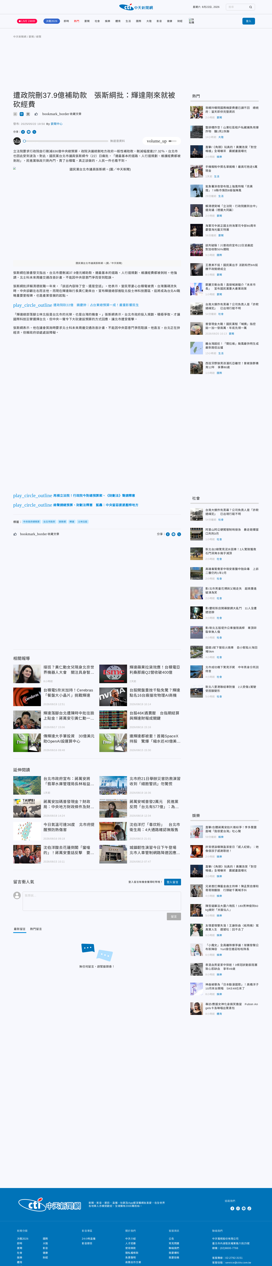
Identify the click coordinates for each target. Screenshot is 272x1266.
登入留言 (172, 882)
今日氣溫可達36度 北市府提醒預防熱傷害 (27, 831)
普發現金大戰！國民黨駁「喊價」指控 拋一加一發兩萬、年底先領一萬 (196, 328)
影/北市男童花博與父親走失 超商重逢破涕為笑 (196, 593)
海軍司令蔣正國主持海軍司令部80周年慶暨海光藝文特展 (196, 230)
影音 (159, 21)
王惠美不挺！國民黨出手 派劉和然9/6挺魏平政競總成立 (196, 269)
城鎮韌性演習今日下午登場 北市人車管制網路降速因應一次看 (113, 854)
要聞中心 (56, 123)
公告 (171, 1238)
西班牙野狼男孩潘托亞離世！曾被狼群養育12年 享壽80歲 (196, 367)
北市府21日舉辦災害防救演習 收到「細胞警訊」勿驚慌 (113, 785)
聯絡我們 (174, 1248)
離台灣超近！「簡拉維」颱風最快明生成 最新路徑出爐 (196, 348)
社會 (97, 21)
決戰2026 (51, 21)
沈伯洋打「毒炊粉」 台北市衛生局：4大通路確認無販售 (113, 831)
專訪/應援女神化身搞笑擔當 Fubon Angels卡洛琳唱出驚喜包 (196, 1008)
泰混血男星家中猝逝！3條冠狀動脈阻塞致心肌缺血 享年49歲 (196, 969)
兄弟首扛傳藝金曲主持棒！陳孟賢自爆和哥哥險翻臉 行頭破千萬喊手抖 (196, 890)
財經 (180, 21)
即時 (66, 21)
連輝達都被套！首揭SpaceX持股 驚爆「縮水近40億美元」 (113, 742)
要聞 (87, 21)
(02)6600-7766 (229, 1248)
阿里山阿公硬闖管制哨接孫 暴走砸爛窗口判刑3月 (196, 534)
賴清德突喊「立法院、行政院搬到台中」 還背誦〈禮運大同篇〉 (196, 210)
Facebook (232, 1208)
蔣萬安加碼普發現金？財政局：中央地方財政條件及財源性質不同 (27, 808)
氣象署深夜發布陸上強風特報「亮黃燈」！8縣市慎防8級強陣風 (196, 191)
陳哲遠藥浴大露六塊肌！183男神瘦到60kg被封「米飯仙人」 (196, 910)
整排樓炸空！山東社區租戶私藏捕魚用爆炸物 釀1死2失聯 (196, 132)
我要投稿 (174, 1257)
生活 (128, 21)
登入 (248, 21)
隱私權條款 (132, 1253)
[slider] (65, 141)
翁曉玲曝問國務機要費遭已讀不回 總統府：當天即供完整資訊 (196, 112)
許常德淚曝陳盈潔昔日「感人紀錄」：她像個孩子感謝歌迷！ (196, 851)
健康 (169, 21)
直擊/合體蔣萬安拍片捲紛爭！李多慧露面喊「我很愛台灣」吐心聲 (196, 831)
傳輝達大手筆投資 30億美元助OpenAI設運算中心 (27, 742)
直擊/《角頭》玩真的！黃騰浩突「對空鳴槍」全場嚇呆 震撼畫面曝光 (196, 151)
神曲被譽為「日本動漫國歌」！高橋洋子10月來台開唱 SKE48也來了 (196, 989)
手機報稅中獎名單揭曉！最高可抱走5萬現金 (196, 171)
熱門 (76, 21)
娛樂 (107, 21)
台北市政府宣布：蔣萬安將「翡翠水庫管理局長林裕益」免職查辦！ (27, 785)
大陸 (149, 21)
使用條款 (130, 1248)
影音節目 (87, 1243)
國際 (138, 21)
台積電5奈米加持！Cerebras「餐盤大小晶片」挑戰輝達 (27, 697)
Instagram (238, 1208)
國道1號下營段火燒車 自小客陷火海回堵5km (196, 652)
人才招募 (130, 1243)
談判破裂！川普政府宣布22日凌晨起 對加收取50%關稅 (196, 250)
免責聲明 (130, 1257)
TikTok (249, 1208)
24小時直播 (89, 1238)
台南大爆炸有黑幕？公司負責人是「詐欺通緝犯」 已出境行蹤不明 (196, 309)
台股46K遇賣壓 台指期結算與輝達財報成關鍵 (113, 720)
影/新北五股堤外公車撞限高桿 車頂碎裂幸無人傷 (196, 632)
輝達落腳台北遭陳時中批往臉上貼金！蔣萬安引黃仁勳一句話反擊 (27, 720)
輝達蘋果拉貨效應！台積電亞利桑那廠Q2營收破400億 (113, 674)
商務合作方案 (133, 1262)
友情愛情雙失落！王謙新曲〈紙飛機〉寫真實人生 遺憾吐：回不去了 (196, 930)
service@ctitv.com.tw (238, 1262)
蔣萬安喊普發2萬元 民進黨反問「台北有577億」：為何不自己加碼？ (113, 808)
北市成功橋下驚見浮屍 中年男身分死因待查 (196, 671)
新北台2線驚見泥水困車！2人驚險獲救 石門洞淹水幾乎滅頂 (196, 553)
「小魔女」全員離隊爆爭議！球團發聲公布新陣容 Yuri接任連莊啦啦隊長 (196, 949)
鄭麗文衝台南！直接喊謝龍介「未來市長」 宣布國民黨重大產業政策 (196, 289)
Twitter (227, 1208)
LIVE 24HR (28, 21)
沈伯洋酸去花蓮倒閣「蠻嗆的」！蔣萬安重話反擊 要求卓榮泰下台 (27, 854)
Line (244, 1208)
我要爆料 (174, 1253)
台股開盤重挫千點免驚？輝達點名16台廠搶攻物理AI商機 (113, 697)
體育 (118, 21)
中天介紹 (130, 1238)
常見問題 (174, 1243)
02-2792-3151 (234, 1258)
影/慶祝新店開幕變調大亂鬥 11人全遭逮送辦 (196, 612)
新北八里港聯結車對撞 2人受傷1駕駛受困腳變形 (196, 691)
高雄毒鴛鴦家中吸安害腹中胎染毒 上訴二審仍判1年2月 (196, 573)
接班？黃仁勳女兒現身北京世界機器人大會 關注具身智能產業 (27, 674)
